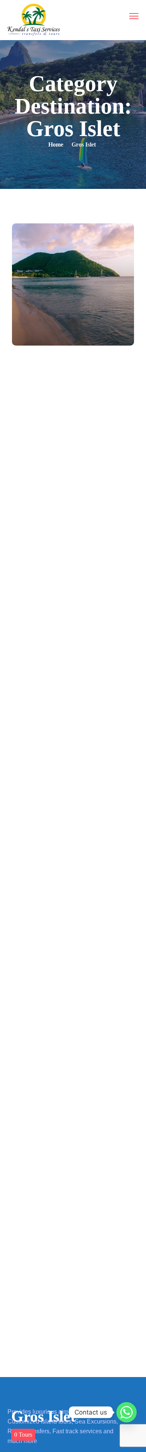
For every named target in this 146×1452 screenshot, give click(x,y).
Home (55, 144)
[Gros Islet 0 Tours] (73, 284)
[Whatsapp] (126, 1412)
